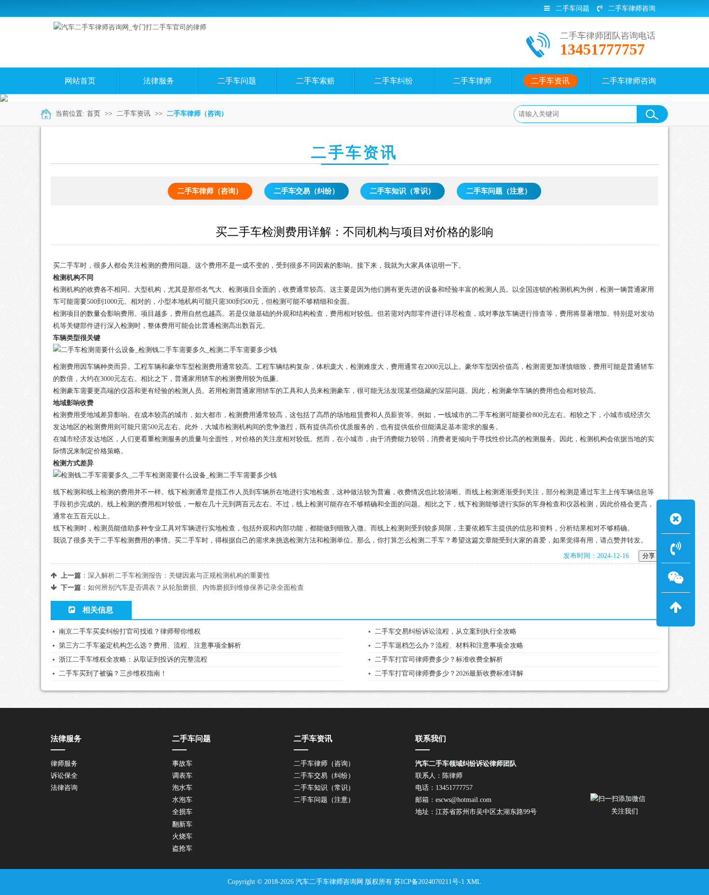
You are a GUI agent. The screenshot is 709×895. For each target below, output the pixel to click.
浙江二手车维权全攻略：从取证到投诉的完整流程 (133, 659)
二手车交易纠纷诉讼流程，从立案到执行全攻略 (446, 631)
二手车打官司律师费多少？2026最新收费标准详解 (449, 673)
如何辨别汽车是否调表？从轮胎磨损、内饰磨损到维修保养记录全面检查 (196, 587)
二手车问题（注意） (499, 191)
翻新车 (182, 824)
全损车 (182, 811)
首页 (93, 113)
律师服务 (64, 763)
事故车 (182, 763)
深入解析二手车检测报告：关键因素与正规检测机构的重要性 (179, 575)
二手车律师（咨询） (197, 113)
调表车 (182, 775)
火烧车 (182, 836)
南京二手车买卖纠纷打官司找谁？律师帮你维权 (130, 631)
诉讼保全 (64, 775)
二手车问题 (572, 8)
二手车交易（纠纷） (306, 191)
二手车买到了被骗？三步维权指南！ (113, 673)
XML (473, 881)
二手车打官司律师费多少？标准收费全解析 (439, 659)
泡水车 (182, 787)
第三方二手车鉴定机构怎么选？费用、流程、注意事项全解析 (150, 645)
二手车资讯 (133, 113)
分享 (648, 555)
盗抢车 (182, 848)
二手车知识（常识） (402, 191)
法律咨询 (64, 787)
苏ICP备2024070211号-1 (429, 881)
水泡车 (182, 799)
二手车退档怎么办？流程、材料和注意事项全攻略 (449, 645)
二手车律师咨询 (631, 8)
